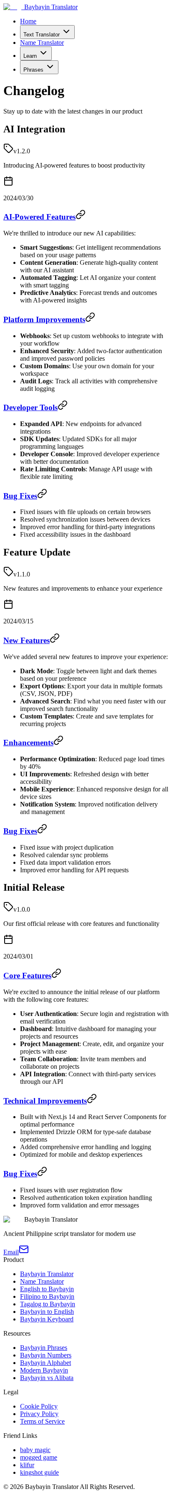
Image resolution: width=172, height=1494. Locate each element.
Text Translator (41, 34)
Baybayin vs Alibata (46, 1377)
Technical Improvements (45, 1100)
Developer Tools (30, 407)
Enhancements (28, 742)
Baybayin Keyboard (46, 1319)
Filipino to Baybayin (47, 1296)
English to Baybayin (47, 1288)
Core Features (27, 975)
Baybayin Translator (46, 1273)
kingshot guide (39, 1472)
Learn (30, 56)
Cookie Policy (39, 1406)
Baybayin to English (47, 1311)
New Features (26, 640)
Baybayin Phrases (43, 1347)
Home (28, 21)
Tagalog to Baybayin (47, 1304)
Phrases (33, 70)
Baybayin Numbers (45, 1355)
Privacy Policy (39, 1413)
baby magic (35, 1449)
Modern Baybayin (44, 1370)
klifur (27, 1464)
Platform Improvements (44, 319)
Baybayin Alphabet (45, 1362)
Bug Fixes (20, 495)
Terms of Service (42, 1421)
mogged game (38, 1457)
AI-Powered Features (39, 216)
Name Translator (42, 42)
